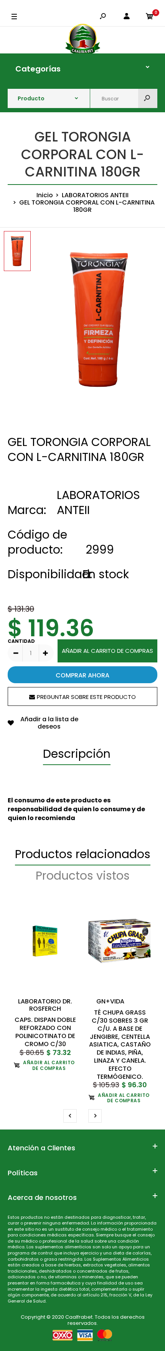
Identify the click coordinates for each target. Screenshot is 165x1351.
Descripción (77, 753)
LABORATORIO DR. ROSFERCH (45, 1005)
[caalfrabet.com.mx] (82, 40)
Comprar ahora (82, 675)
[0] (149, 17)
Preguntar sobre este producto (86, 697)
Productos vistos (83, 875)
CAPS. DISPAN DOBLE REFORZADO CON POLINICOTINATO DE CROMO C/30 (45, 1031)
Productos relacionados (82, 854)
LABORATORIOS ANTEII (98, 502)
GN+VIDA (110, 1001)
